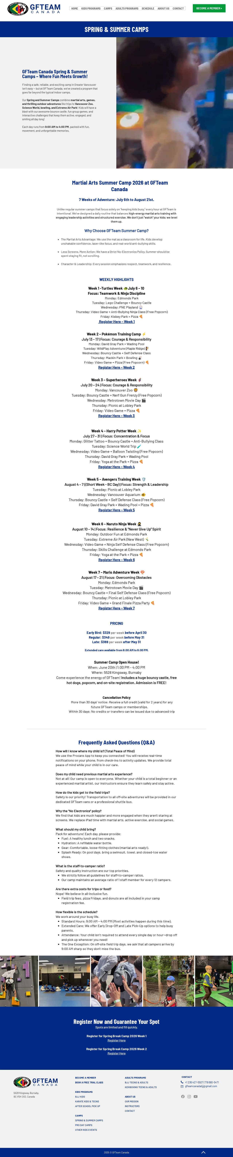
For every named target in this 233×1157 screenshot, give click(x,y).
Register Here (117, 1040)
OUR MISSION (132, 1101)
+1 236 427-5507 (194, 1082)
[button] (91, 8)
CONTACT (130, 1110)
